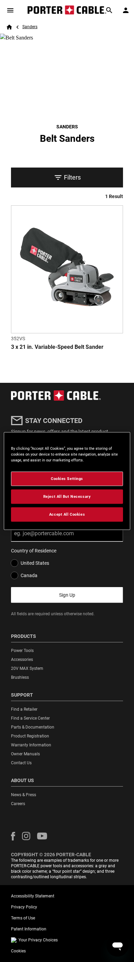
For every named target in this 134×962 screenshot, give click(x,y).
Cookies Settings (67, 478)
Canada (29, 575)
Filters (72, 177)
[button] (13, 836)
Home (9, 27)
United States (35, 563)
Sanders (29, 26)
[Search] (109, 10)
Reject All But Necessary (67, 496)
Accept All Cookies (67, 514)
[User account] (126, 10)
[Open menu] (10, 10)
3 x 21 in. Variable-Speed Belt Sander (57, 347)
